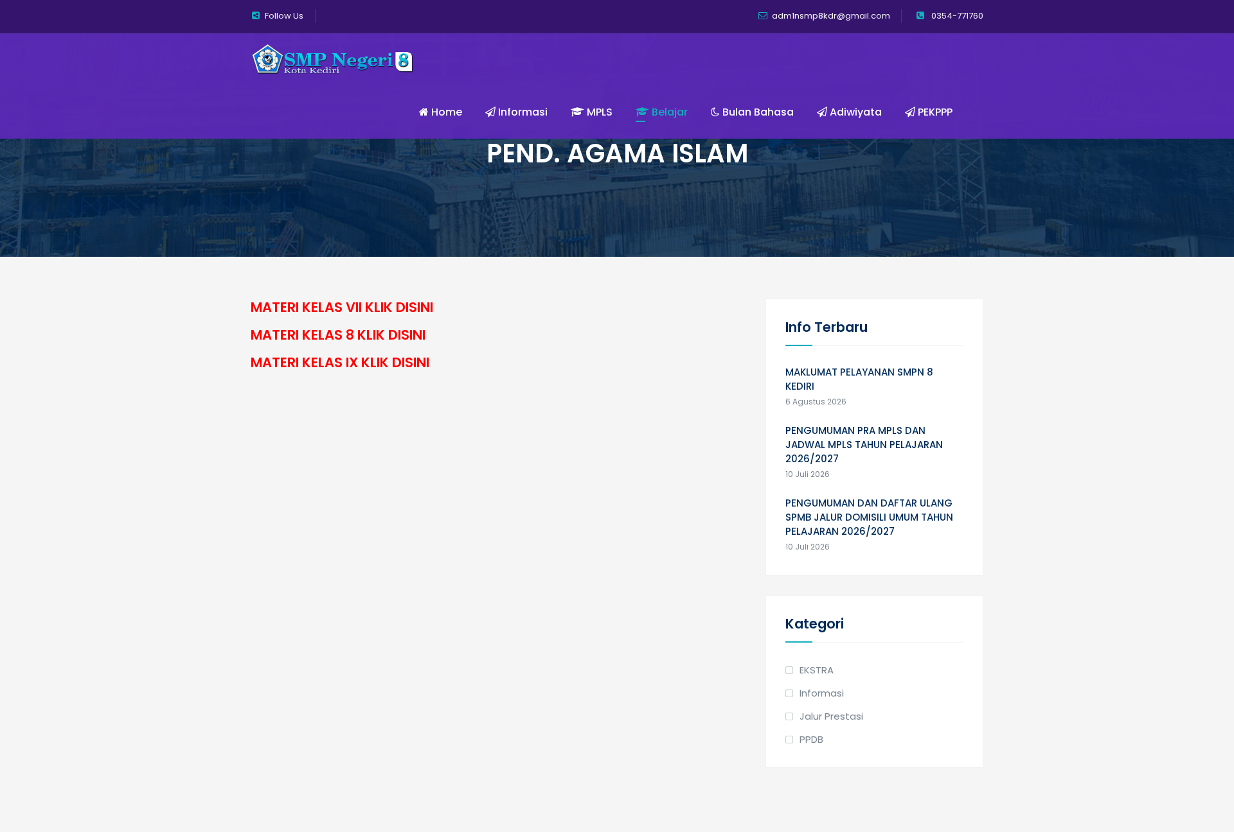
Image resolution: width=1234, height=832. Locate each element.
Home (445, 112)
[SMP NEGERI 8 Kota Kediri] (333, 59)
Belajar (668, 112)
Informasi (522, 112)
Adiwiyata (854, 112)
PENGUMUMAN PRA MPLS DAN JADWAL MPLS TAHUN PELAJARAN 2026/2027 (864, 444)
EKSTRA (817, 670)
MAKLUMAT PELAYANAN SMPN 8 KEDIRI (859, 379)
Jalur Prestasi (831, 716)
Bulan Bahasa (757, 112)
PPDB (811, 739)
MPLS (598, 112)
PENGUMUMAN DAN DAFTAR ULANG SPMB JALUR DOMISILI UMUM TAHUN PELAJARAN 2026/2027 (869, 517)
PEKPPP (933, 112)
